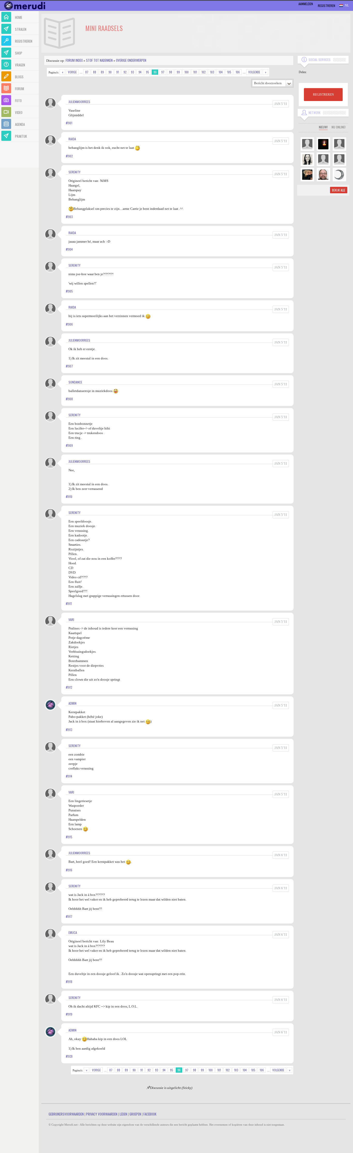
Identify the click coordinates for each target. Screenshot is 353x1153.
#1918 (69, 982)
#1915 (69, 837)
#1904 (69, 249)
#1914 (69, 776)
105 (229, 72)
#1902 (69, 156)
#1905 (69, 291)
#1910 (69, 497)
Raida (72, 139)
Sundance (75, 382)
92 (125, 72)
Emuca (72, 932)
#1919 (69, 1014)
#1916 (69, 870)
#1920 (69, 1056)
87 (86, 72)
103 (212, 72)
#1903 (69, 217)
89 (102, 72)
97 (162, 72)
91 (117, 72)
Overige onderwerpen (131, 60)
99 (178, 72)
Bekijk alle (338, 190)
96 (155, 72)
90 (110, 72)
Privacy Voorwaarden (101, 1114)
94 (140, 72)
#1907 (69, 366)
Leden (123, 1114)
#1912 (69, 687)
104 (220, 72)
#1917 (69, 916)
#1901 (69, 123)
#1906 (69, 324)
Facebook (149, 1114)
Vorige (72, 72)
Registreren (326, 5)
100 (187, 72)
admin (72, 703)
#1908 (69, 399)
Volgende (254, 72)
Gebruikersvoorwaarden (66, 1114)
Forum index (74, 60)
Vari (71, 619)
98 (170, 72)
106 (238, 72)
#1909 (69, 445)
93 (132, 72)
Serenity (74, 172)
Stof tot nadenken (99, 60)
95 (147, 72)
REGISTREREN (323, 94)
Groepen (135, 1114)
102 (203, 72)
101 (195, 72)
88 (94, 72)
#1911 (69, 604)
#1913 (69, 730)
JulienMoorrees (79, 101)
